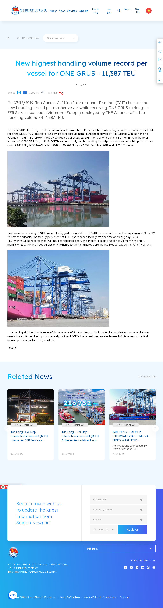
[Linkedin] (142, 567)
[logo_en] (29, 10)
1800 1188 (150, 560)
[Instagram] (137, 567)
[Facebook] (25, 93)
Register (132, 529)
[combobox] (60, 38)
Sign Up (137, 10)
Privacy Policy (91, 597)
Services (72, 10)
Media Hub (95, 11)
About (53, 10)
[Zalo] (19, 93)
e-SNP (109, 11)
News (62, 10)
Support (83, 10)
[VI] (149, 11)
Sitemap (124, 597)
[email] (154, 567)
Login (127, 8)
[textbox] (60, 38)
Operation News (24, 425)
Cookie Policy (109, 597)
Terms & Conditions (70, 597)
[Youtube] (131, 567)
